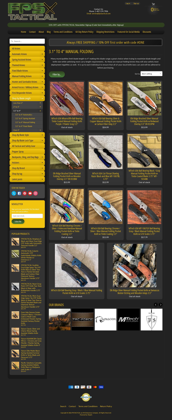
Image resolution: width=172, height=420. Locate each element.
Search (63, 406)
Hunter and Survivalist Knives (28, 82)
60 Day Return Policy (84, 31)
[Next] (160, 305)
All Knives (16, 48)
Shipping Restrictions (105, 31)
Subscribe (18, 221)
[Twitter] (14, 193)
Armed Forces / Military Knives (28, 88)
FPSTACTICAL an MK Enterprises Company (85, 413)
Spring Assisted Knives (28, 60)
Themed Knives (28, 65)
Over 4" (28, 130)
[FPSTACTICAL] (32, 11)
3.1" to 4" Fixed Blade (23, 126)
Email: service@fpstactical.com (99, 13)
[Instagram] (35, 193)
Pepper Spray (18, 151)
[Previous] (156, 305)
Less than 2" (28, 103)
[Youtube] (30, 193)
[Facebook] (19, 193)
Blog (49, 31)
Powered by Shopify (86, 415)
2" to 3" (28, 107)
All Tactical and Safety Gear (23, 146)
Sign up (136, 3)
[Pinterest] (24, 193)
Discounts (147, 31)
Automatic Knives (28, 54)
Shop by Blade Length (28, 99)
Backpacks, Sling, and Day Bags (28, 157)
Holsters (28, 163)
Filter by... (57, 74)
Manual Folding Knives (28, 76)
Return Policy (106, 406)
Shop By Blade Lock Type (28, 141)
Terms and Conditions (63, 31)
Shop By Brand (28, 168)
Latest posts (28, 179)
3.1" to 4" (28, 111)
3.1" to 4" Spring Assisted (25, 118)
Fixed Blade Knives (28, 71)
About (41, 31)
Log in (128, 3)
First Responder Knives (28, 93)
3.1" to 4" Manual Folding (25, 122)
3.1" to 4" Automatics (23, 115)
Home (23, 31)
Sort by (137, 74)
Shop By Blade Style (28, 135)
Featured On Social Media (128, 31)
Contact (32, 31)
